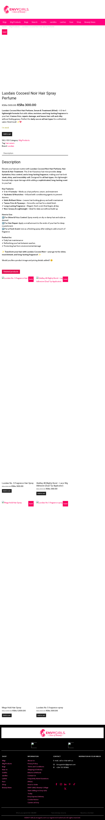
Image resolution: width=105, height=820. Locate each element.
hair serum (10, 143)
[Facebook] (56, 784)
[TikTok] (74, 784)
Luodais (11, 146)
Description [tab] (8, 153)
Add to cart (7, 134)
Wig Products (14, 26)
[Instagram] (61, 784)
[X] (65, 789)
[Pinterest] (70, 784)
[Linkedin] (65, 784)
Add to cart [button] (7, 491)
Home (4, 26)
